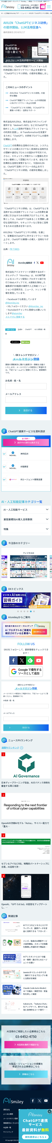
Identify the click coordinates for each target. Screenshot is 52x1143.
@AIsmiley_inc (36, 306)
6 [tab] (34, 611)
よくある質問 (8, 1114)
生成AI (20, 329)
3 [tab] (24, 611)
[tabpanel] (26, 600)
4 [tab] (27, 611)
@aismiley (17, 313)
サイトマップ (8, 1132)
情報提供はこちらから (11, 1123)
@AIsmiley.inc (12, 302)
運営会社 (6, 1109)
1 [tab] (18, 611)
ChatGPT (7, 145)
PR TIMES (14, 249)
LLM (16, 128)
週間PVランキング (10, 747)
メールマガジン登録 (10, 1118)
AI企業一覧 (7, 1127)
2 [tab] (21, 611)
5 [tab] (31, 611)
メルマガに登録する (15, 316)
